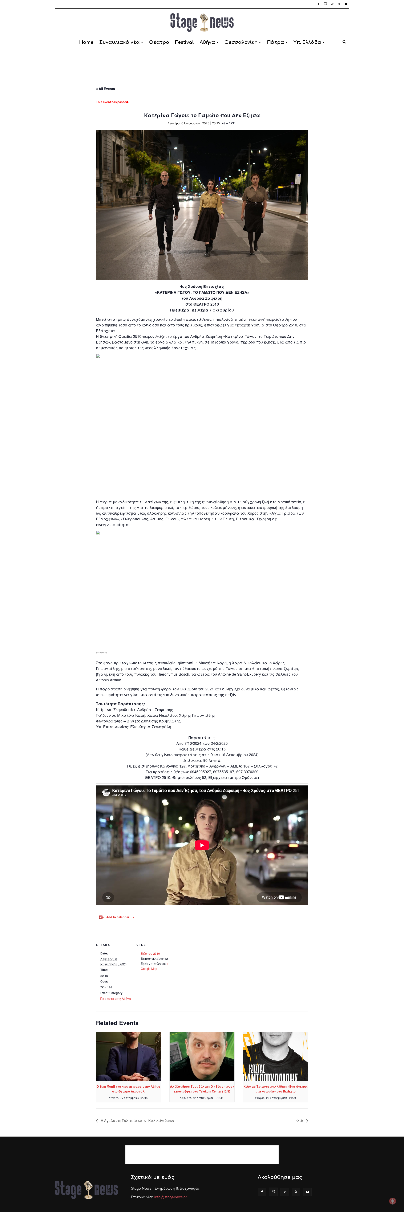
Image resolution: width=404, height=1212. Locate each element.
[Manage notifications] (392, 1201)
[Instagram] (325, 4)
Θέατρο (159, 42)
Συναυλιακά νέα (119, 42)
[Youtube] (346, 4)
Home (86, 42)
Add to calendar (117, 917)
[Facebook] (318, 4)
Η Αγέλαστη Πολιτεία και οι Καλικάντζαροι (137, 1120)
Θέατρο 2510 (150, 953)
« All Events (105, 88)
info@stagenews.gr (170, 1197)
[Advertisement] (202, 63)
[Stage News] (202, 22)
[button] (344, 42)
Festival (184, 42)
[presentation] (128, 1056)
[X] (339, 4)
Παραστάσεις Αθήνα (115, 998)
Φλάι (299, 1120)
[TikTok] (332, 4)
